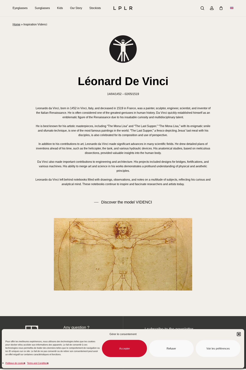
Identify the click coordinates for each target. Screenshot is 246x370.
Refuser (171, 348)
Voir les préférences (218, 348)
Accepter (124, 348)
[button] (239, 334)
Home (16, 24)
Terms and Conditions (37, 363)
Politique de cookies (15, 363)
